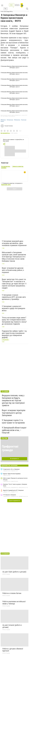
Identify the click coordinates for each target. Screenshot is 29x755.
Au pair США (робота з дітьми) (14, 572)
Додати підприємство (14, 500)
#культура (23, 120)
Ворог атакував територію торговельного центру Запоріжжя (13, 413)
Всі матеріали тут (14, 458)
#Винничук (3, 120)
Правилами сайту (6, 184)
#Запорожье (17, 120)
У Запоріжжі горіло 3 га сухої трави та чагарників (13, 421)
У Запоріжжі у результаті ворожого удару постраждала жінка (13, 308)
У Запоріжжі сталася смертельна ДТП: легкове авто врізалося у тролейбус (14, 297)
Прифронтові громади (10, 448)
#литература (10, 120)
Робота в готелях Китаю (11, 593)
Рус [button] (5, 8)
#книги (2, 121)
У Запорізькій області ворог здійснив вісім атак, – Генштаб (14, 430)
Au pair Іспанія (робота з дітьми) (12, 626)
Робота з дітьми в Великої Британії (12, 650)
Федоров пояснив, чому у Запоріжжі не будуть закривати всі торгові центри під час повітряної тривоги (13, 400)
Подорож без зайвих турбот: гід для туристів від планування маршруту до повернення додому (14, 334)
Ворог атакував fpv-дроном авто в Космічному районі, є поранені (13, 270)
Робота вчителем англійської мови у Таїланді (13, 602)
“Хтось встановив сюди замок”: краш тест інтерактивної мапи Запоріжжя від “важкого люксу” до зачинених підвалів (14, 321)
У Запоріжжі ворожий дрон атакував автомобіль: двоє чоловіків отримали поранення (14, 243)
